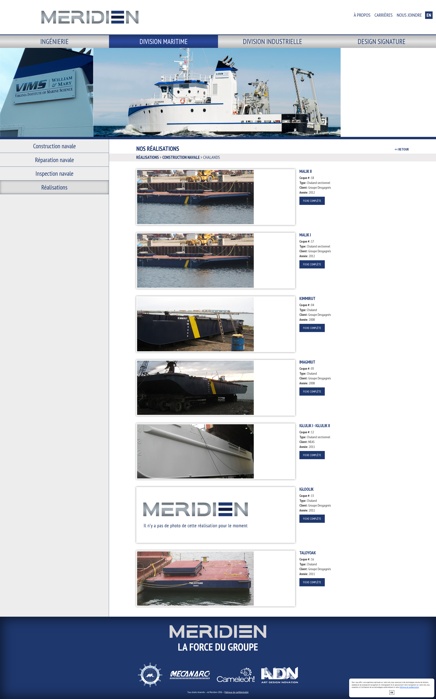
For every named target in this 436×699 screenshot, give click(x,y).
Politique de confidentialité (236, 692)
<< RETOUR (402, 149)
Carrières (384, 15)
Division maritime (163, 41)
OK (391, 692)
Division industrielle (272, 41)
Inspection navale (54, 173)
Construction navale (54, 146)
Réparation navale (54, 160)
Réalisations (54, 187)
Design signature (382, 41)
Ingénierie (54, 41)
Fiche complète (312, 201)
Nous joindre (409, 15)
